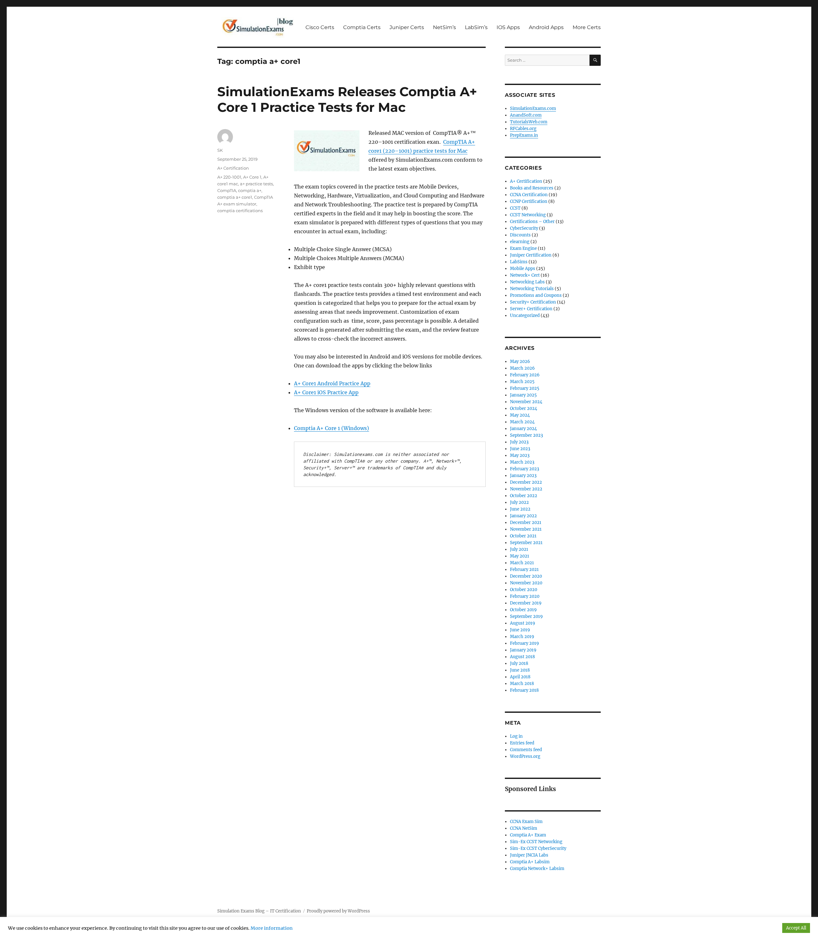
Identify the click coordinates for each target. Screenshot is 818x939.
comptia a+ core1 (234, 197)
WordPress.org (525, 756)
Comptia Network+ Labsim (537, 868)
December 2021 (525, 522)
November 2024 (526, 401)
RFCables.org (523, 128)
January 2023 (523, 475)
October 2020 (523, 589)
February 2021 (524, 569)
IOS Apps (508, 27)
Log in (516, 736)
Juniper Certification (531, 255)
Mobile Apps (522, 268)
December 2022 (526, 482)
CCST (515, 208)
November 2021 (526, 529)
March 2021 (522, 563)
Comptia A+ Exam (528, 835)
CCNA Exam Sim (526, 821)
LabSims (519, 262)
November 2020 (526, 583)
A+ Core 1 (252, 177)
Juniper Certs (407, 27)
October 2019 (523, 609)
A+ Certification (233, 168)
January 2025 (523, 395)
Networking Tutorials (532, 288)
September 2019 (526, 616)
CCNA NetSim (523, 828)
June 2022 (520, 509)
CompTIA (226, 190)
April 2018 (520, 677)
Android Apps (546, 27)
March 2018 (522, 683)
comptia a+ (249, 190)
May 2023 (519, 455)
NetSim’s (444, 27)
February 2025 (524, 388)
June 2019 (520, 630)
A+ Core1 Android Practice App (332, 383)
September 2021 (526, 542)
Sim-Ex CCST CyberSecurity (538, 848)
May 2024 (520, 415)
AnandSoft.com (526, 115)
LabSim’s (476, 27)
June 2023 (520, 448)
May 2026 (520, 361)
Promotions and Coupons (536, 295)
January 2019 (523, 650)
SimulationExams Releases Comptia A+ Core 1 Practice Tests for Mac (347, 99)
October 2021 (523, 536)
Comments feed (526, 749)
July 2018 (519, 663)
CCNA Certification (529, 194)
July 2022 (519, 502)
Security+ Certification (533, 302)
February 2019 (524, 643)
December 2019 (526, 603)
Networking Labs (527, 282)
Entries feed (522, 743)
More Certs (587, 27)
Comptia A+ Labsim (530, 862)
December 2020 (526, 576)
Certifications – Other (532, 221)
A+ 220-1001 (229, 177)
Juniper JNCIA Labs (529, 855)
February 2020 (524, 596)
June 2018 (520, 670)
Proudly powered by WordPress (338, 911)
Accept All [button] (796, 928)
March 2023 (522, 462)
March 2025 (522, 381)
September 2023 (526, 435)
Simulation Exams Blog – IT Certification (259, 911)
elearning (519, 241)
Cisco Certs (319, 27)
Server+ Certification (531, 309)
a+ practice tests (256, 183)
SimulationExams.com (533, 108)
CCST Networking (528, 215)
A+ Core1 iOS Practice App (326, 392)
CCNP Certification (528, 201)
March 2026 (522, 368)
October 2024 (523, 408)
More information (272, 928)
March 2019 (522, 636)
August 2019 (522, 623)
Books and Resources (531, 188)
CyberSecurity (524, 228)
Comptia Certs (362, 27)
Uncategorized (525, 315)
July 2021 (519, 549)
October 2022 (523, 495)
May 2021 (519, 556)
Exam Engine (523, 248)
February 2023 (524, 469)
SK (220, 150)
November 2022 (526, 489)
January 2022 (523, 516)
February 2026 (525, 375)
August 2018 (522, 656)
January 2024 (523, 428)
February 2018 (524, 690)
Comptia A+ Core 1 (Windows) (331, 428)
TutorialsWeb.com (528, 122)
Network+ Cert (525, 275)
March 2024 (522, 422)
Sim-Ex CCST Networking (536, 841)
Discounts (520, 235)
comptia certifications (240, 210)
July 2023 (519, 442)
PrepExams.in (524, 135)
